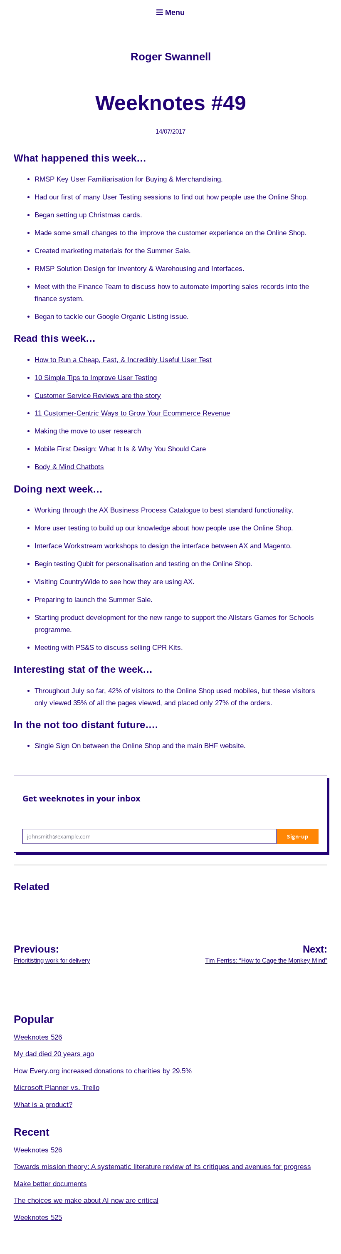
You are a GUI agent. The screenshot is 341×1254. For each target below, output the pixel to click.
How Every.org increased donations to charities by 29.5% (103, 1071)
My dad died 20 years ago (54, 1054)
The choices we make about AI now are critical (86, 1200)
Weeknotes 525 (38, 1218)
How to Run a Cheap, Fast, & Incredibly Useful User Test (123, 360)
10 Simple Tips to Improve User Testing (96, 378)
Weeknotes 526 (38, 1037)
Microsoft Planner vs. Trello (56, 1088)
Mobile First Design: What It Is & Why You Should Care (120, 449)
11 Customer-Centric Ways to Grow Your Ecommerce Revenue (132, 413)
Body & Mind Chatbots (69, 467)
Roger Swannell (171, 56)
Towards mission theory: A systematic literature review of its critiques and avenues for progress (162, 1167)
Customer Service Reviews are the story (98, 396)
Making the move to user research (88, 431)
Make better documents (50, 1184)
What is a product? (43, 1105)
